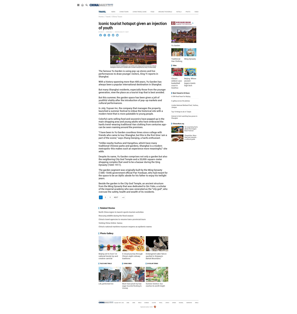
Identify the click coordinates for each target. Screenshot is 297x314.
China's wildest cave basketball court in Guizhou (176, 83)
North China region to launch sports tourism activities (121, 212)
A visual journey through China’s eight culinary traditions (132, 256)
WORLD (139, 302)
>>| (123, 197)
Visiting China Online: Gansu (110, 223)
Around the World (165, 12)
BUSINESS (146, 302)
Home (101, 17)
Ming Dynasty (190, 59)
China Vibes (128, 263)
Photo (188, 12)
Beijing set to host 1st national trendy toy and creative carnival (108, 256)
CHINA (133, 302)
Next (116, 197)
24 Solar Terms (152, 263)
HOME (128, 302)
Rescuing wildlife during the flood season (116, 216)
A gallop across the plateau (180, 101)
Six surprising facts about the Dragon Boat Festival (191, 129)
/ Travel (107, 17)
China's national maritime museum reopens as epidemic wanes (125, 227)
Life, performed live (106, 284)
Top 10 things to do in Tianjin (181, 112)
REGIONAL (181, 302)
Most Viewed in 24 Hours (181, 93)
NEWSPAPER (189, 302)
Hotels (178, 12)
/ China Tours (116, 17)
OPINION (174, 302)
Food (152, 12)
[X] (105, 35)
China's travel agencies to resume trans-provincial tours (122, 219)
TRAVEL (102, 12)
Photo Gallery (106, 233)
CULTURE (154, 302)
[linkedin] (109, 35)
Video (196, 12)
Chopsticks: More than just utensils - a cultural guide (190, 137)
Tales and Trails (106, 263)
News (113, 12)
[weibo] (113, 35)
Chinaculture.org (178, 124)
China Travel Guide (139, 12)
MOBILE (196, 302)
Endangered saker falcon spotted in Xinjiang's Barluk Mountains (156, 256)
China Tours (123, 12)
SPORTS (167, 302)
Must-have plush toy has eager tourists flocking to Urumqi (132, 286)
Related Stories (107, 208)
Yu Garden (175, 45)
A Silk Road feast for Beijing (180, 96)
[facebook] (101, 35)
